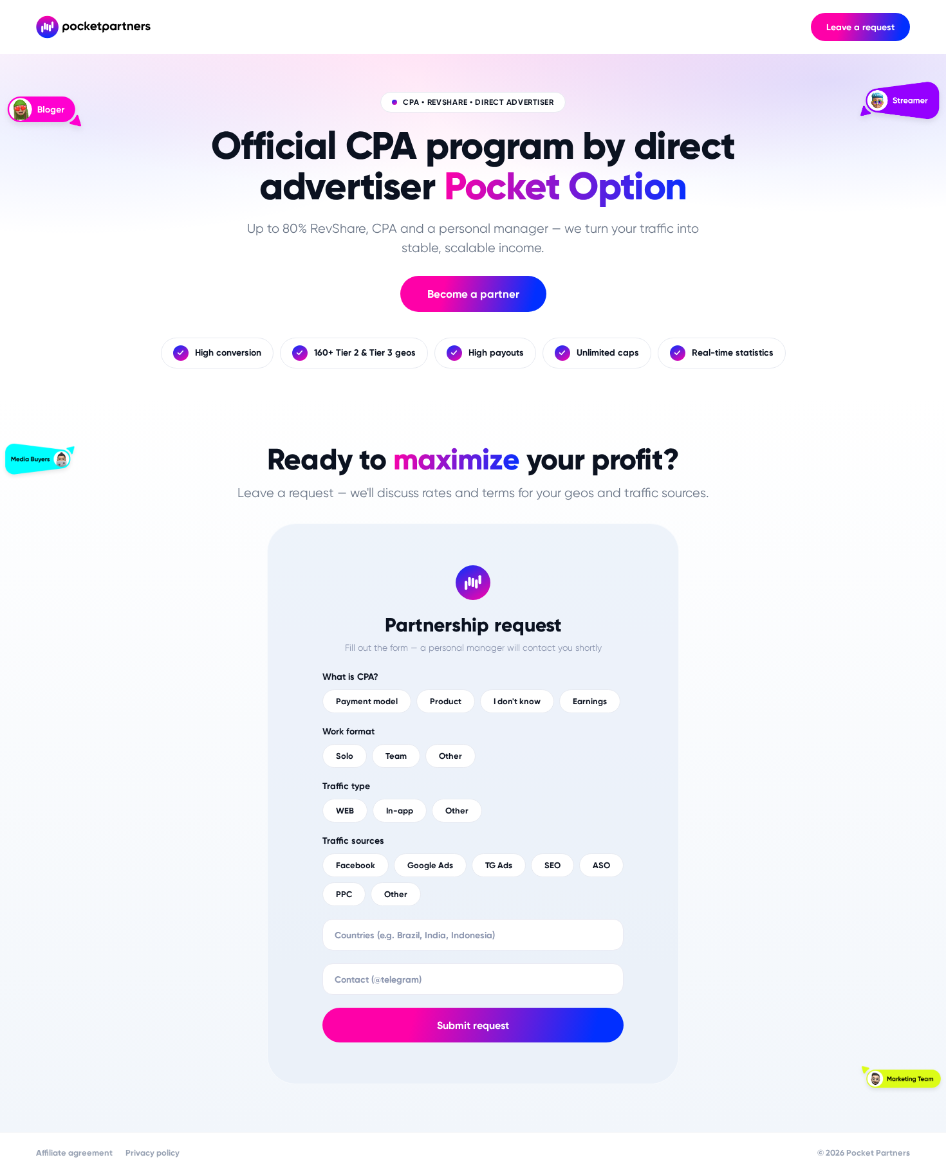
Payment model (367, 701)
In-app (399, 810)
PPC (344, 894)
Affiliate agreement (74, 1153)
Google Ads (430, 865)
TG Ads (498, 865)
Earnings (590, 701)
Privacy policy (152, 1153)
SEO (552, 865)
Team (396, 756)
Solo (344, 756)
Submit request (473, 1025)
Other (450, 756)
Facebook (355, 865)
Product (445, 701)
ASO (601, 865)
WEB (345, 810)
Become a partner (473, 293)
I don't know (517, 701)
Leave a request (860, 27)
